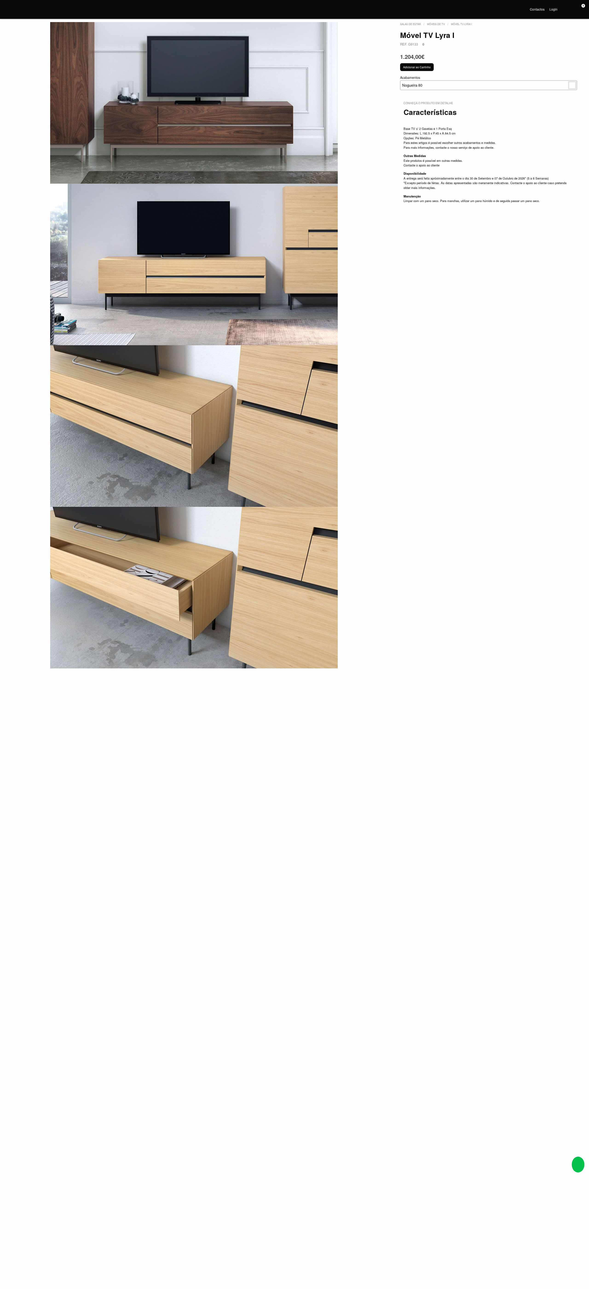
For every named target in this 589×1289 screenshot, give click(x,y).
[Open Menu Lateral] (8, 8)
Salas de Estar (410, 24)
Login (553, 9)
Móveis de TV (436, 24)
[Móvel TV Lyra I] (194, 103)
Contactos (537, 9)
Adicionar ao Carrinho (417, 67)
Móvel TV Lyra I (461, 24)
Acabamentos (411, 81)
